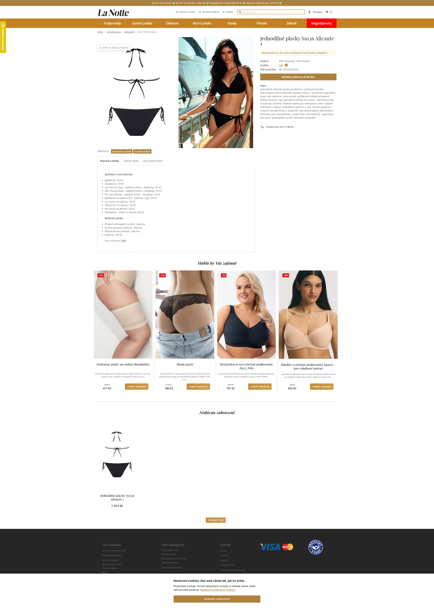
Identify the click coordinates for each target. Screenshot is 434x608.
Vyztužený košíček (142, 151)
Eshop (100, 32)
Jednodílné (129, 32)
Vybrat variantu (136, 386)
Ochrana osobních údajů (233, 569)
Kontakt (229, 12)
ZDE (124, 240)
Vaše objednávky (170, 549)
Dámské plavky (114, 32)
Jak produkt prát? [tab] (153, 160)
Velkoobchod (227, 564)
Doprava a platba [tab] (109, 160)
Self (281, 65)
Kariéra (224, 560)
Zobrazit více (215, 520)
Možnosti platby (110, 560)
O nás (223, 550)
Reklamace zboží (170, 562)
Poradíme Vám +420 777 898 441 (280, 127)
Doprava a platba (187, 12)
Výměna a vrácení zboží (114, 550)
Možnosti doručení (111, 564)
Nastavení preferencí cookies (217, 589)
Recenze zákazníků (111, 555)
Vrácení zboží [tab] (131, 160)
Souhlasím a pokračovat (217, 598)
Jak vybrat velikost (210, 12)
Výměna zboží (169, 554)
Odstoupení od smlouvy (174, 558)
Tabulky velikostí (110, 568)
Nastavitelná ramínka (121, 151)
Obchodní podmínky (172, 567)
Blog (104, 572)
